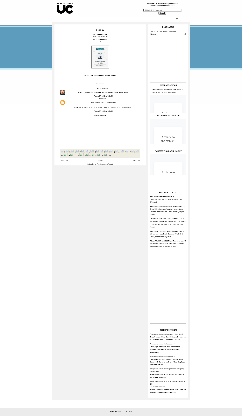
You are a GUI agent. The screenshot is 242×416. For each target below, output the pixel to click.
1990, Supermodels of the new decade (164, 206)
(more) (152, 214)
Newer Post (64, 160)
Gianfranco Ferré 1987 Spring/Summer (164, 231)
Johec (101, 98)
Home (100, 160)
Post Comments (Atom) (105, 164)
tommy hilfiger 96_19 (176, 334)
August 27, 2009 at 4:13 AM (103, 96)
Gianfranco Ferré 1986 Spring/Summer (164, 219)
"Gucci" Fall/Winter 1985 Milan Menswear (165, 241)
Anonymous (154, 334)
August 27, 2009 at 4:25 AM (103, 111)
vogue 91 (172, 344)
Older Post (136, 160)
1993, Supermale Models (159, 196)
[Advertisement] (109, 18)
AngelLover (101, 88)
